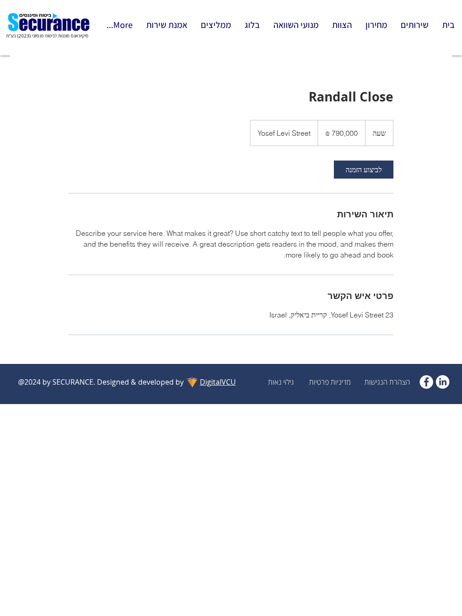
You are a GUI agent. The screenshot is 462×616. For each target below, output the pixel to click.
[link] (363, 170)
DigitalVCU (218, 382)
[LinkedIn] (442, 382)
